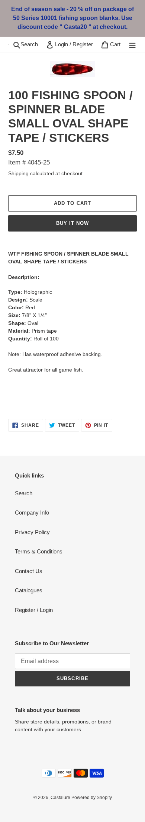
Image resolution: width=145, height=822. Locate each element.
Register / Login (34, 610)
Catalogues (28, 590)
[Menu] (132, 45)
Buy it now (72, 223)
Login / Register (75, 44)
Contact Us (28, 571)
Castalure (61, 797)
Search (31, 44)
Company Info (32, 512)
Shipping (18, 173)
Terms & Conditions (38, 551)
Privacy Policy (32, 532)
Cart (117, 44)
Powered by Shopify (91, 797)
